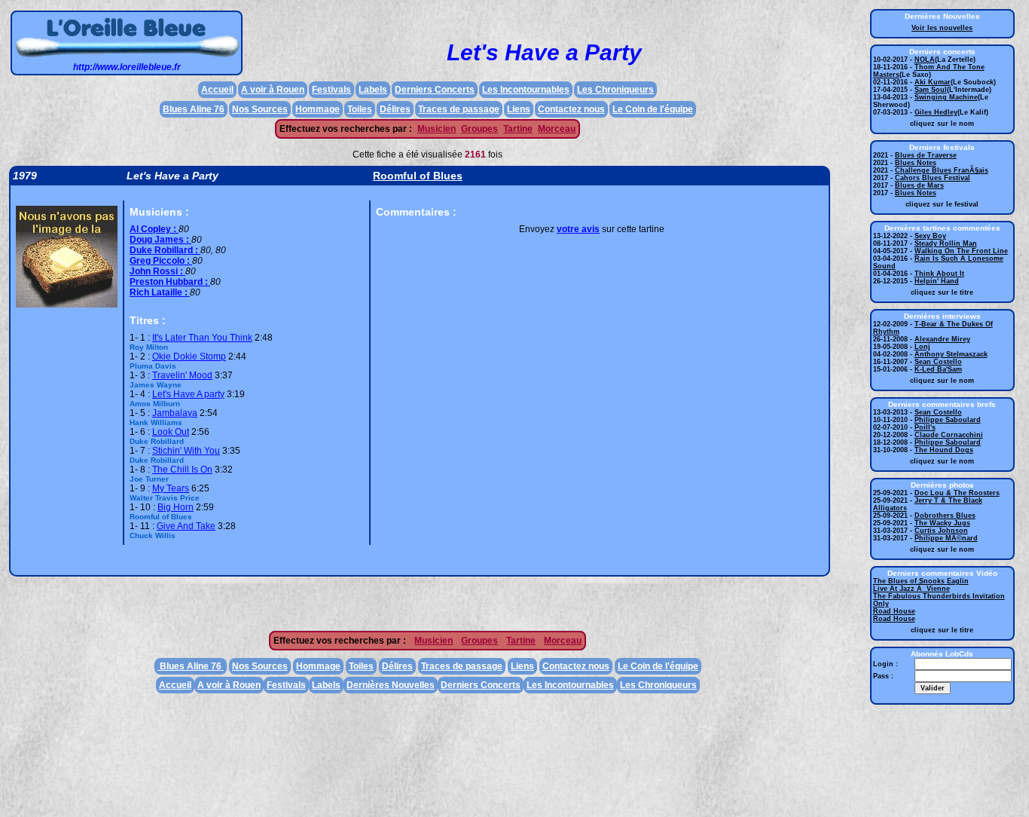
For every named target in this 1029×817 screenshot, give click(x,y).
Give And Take (186, 526)
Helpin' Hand (936, 281)
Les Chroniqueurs (615, 89)
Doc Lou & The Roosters (957, 493)
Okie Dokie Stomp (189, 356)
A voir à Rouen (272, 89)
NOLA (924, 59)
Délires (395, 109)
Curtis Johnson (941, 530)
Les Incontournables (525, 89)
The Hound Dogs (943, 450)
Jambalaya (174, 413)
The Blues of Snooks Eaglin (921, 581)
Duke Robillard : (165, 250)
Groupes (479, 129)
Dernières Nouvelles (391, 685)
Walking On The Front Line (961, 251)
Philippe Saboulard (947, 420)
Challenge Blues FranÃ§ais (941, 170)
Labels (373, 89)
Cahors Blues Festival (932, 178)
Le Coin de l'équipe (652, 109)
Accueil (217, 89)
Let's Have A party (188, 394)
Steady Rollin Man (945, 243)
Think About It (939, 273)
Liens (518, 109)
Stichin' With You (186, 450)
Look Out (170, 432)
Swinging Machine (946, 97)
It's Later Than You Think (202, 337)
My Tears (170, 488)
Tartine (518, 129)
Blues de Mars (919, 185)
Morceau (557, 129)
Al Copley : (154, 229)
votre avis (578, 229)
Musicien (436, 129)
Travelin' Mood (182, 375)
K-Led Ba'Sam (938, 369)
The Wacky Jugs (942, 523)
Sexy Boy (930, 236)
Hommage (317, 109)
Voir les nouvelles (942, 28)
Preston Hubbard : (170, 282)
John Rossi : (157, 271)
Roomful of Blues (418, 176)
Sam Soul (930, 89)
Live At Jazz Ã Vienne (911, 588)
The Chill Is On (182, 469)
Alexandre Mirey (942, 339)
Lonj (922, 346)
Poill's (925, 427)
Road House (894, 611)
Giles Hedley (935, 112)
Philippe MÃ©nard (946, 538)
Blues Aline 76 (193, 109)
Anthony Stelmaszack (951, 354)
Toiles (359, 109)
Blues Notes (915, 163)
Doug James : (160, 239)
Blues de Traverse (926, 155)
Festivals (331, 89)
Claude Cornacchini (948, 435)
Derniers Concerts (435, 89)
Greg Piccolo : (161, 261)
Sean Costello (938, 362)
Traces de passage (458, 109)
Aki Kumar (932, 82)
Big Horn (175, 507)
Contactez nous (571, 109)
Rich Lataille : (160, 292)
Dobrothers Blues (945, 515)
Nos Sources (260, 109)
